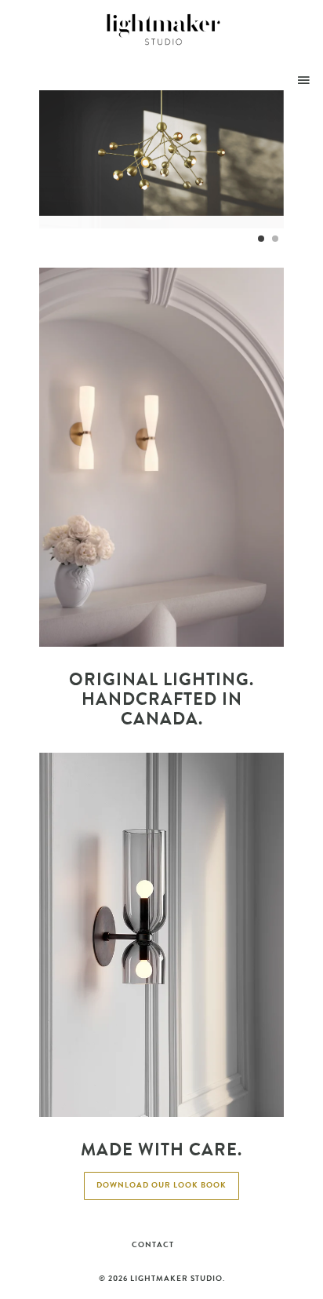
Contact (153, 1244)
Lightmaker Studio (176, 1278)
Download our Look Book (161, 1185)
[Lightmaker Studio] (164, 29)
